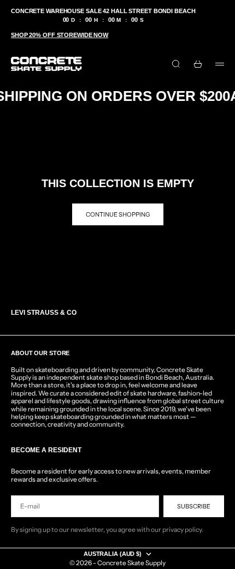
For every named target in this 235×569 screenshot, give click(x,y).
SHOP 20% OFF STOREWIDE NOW (59, 35)
